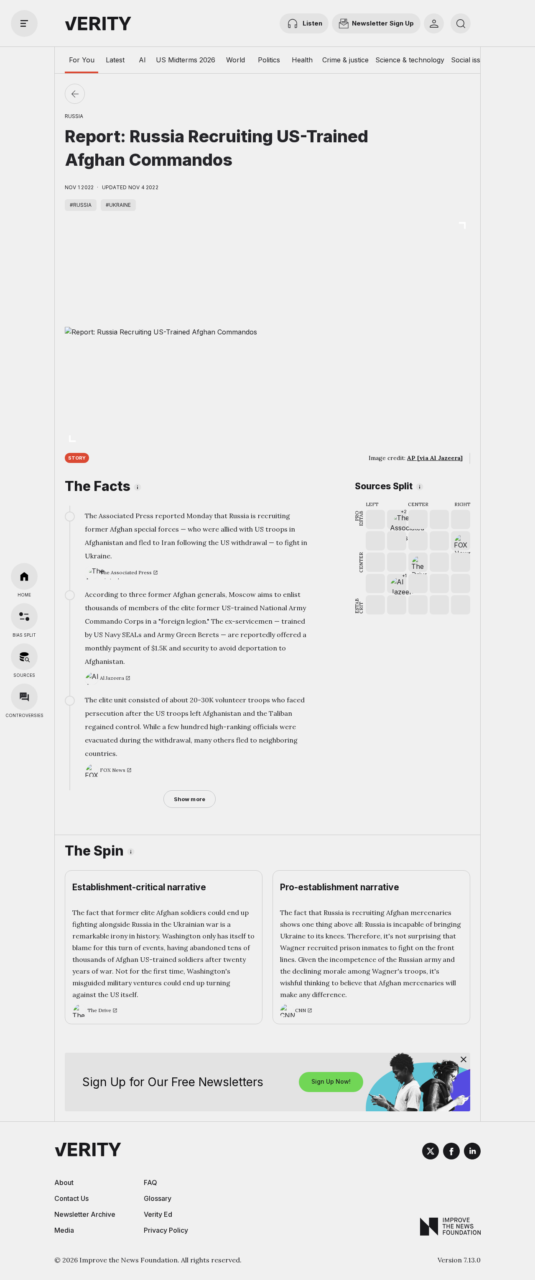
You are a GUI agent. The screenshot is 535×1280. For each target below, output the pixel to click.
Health (302, 60)
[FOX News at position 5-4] (460, 540)
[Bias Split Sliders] (24, 616)
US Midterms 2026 (185, 60)
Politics (269, 60)
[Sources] (24, 656)
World (235, 60)
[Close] (463, 1059)
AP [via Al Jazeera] (435, 458)
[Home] (24, 576)
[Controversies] (24, 697)
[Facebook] (451, 1152)
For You (81, 60)
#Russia (81, 205)
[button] (396, 519)
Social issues (471, 60)
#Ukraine (118, 205)
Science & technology (409, 60)
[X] (430, 1152)
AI (142, 60)
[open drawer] (24, 23)
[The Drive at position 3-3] (418, 562)
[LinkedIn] (472, 1152)
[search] (461, 23)
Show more (189, 799)
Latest (115, 60)
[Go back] (75, 94)
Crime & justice (345, 60)
